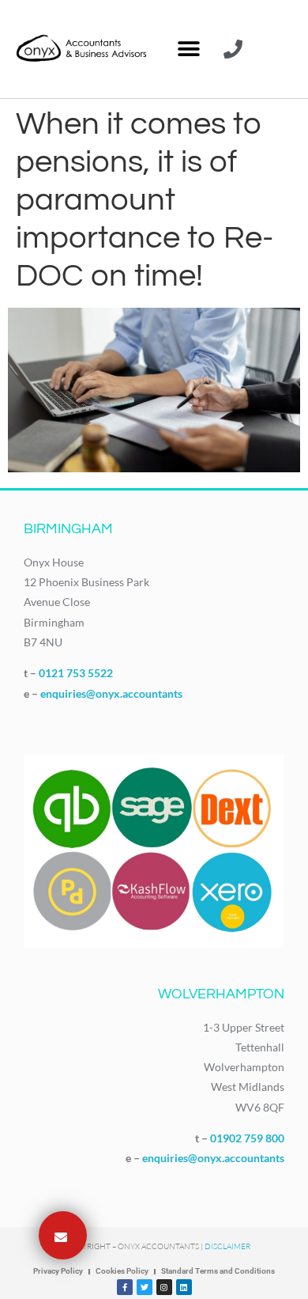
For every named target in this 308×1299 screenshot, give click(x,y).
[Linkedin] (184, 1287)
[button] (188, 49)
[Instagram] (164, 1287)
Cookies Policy (122, 1271)
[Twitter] (144, 1287)
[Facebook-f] (125, 1287)
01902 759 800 (247, 1138)
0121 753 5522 (76, 673)
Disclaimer (227, 1246)
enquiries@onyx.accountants (111, 693)
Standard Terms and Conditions (218, 1271)
